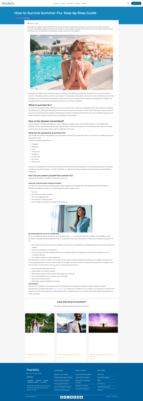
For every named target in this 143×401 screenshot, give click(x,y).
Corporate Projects (103, 377)
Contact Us (101, 383)
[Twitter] (65, 397)
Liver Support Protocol (61, 383)
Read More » (29, 357)
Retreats (56, 3)
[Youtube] (74, 397)
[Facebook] (61, 397)
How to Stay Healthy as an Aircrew (70, 354)
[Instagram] (68, 397)
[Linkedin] (71, 397)
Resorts (63, 3)
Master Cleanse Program (83, 374)
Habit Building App (103, 387)
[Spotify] (81, 397)
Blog (99, 380)
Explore (77, 3)
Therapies (70, 3)
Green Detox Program (82, 377)
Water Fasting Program (62, 380)
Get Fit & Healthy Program (63, 387)
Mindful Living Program (62, 390)
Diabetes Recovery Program (63, 377)
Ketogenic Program (81, 385)
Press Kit (100, 390)
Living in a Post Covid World (35, 354)
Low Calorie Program (82, 389)
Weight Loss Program (61, 374)
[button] (128, 3)
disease (71, 236)
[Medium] (78, 397)
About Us (100, 374)
